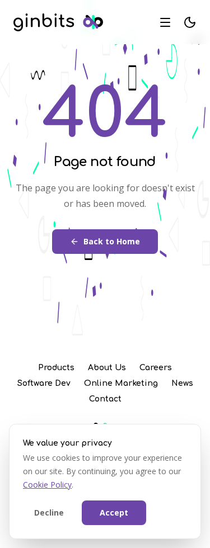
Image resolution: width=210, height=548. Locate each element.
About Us (107, 367)
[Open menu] (165, 22)
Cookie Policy (47, 484)
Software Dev (44, 383)
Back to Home (111, 241)
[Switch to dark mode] (190, 22)
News (182, 383)
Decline (49, 512)
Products (56, 367)
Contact (105, 399)
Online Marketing (121, 383)
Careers (155, 367)
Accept (114, 512)
